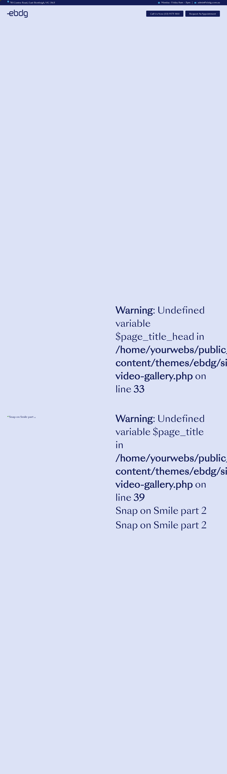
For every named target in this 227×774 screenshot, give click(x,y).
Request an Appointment (202, 14)
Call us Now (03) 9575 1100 (164, 14)
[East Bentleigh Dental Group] (17, 14)
